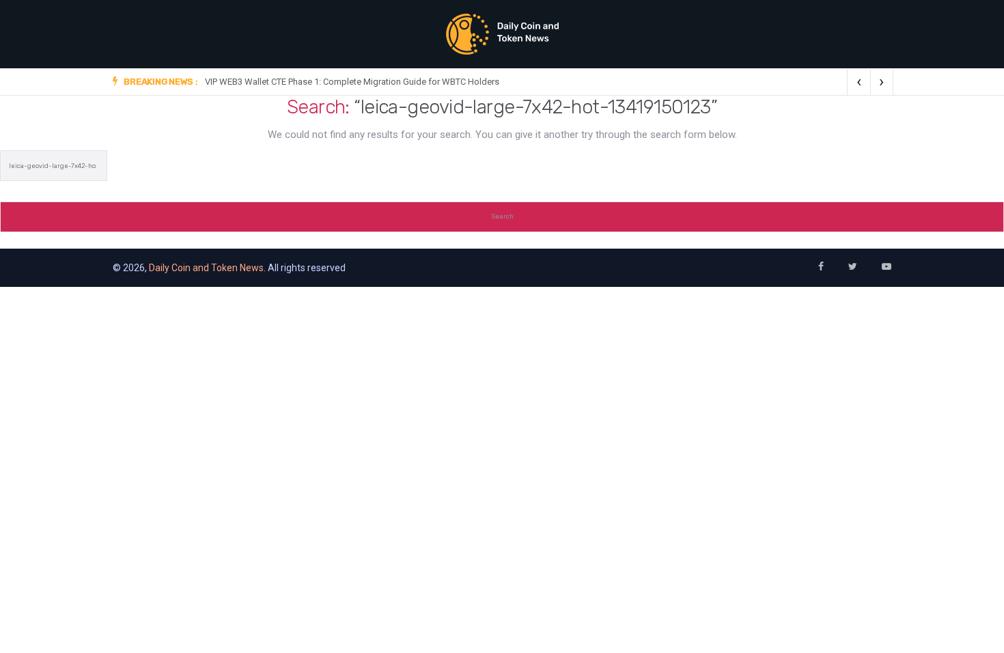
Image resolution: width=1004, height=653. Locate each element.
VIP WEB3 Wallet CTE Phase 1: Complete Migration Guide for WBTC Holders (352, 82)
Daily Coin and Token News (206, 267)
